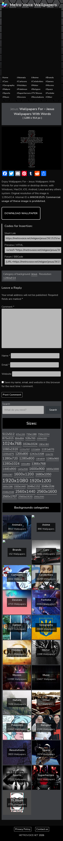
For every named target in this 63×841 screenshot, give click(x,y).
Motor (35, 85)
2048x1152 (33, 486)
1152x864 (35, 449)
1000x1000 (42, 438)
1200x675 (8, 454)
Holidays (22, 85)
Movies (50, 85)
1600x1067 (7, 475)
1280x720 (10, 458)
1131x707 (25, 449)
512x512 (8, 434)
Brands (50, 77)
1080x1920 (10, 449)
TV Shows (37, 93)
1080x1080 (44, 444)
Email (6, 365)
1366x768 (39, 464)
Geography (9, 85)
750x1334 (43, 434)
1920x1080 (15, 480)
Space (50, 89)
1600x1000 (52, 469)
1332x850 (25, 464)
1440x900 (9, 469)
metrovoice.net (28, 835)
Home (5, 77)
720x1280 (31, 434)
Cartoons (22, 81)
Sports (7, 93)
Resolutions (38, 97)
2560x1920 (25, 496)
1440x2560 (23, 469)
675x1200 (20, 434)
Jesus (34, 274)
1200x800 (21, 454)
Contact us (42, 829)
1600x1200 (24, 474)
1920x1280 (7, 486)
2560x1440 (25, 491)
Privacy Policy (22, 829)
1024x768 (11, 443)
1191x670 (48, 449)
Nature (7, 89)
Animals (22, 77)
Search (6, 404)
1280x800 (26, 458)
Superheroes (24, 93)
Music (6, 97)
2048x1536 (47, 486)
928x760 (30, 438)
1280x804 (40, 459)
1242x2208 (37, 454)
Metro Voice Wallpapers (33, 5)
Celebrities (37, 81)
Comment (8, 307)
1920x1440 (20, 486)
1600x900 (37, 468)
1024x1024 (30, 444)
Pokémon (22, 89)
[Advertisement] (31, 42)
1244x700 (49, 454)
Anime (35, 77)
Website (6, 374)
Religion (36, 89)
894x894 (19, 438)
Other (49, 97)
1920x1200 (40, 481)
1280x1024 (11, 463)
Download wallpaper (21, 213)
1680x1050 (43, 474)
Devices (22, 97)
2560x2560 (39, 497)
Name (6, 356)
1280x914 (9, 278)
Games (50, 81)
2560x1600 (47, 491)
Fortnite (50, 93)
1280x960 (52, 458)
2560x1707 (9, 496)
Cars (6, 81)
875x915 (8, 438)
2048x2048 (8, 492)
